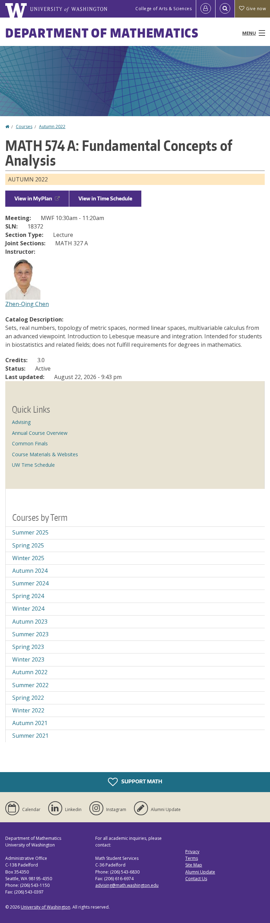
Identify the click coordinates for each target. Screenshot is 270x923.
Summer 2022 (30, 685)
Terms (191, 858)
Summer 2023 (30, 634)
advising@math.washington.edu (127, 885)
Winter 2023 (28, 659)
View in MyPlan (33, 198)
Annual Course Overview (40, 433)
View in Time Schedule (105, 198)
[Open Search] (225, 9)
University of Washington (45, 907)
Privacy (192, 852)
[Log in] (205, 9)
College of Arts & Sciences (163, 9)
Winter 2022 (28, 710)
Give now (256, 9)
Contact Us (196, 879)
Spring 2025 (28, 545)
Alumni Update (200, 872)
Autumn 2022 (52, 127)
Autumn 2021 (29, 723)
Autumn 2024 (29, 571)
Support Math (141, 781)
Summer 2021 (30, 735)
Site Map (193, 865)
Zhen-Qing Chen (27, 304)
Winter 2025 (28, 558)
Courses (24, 127)
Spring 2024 (28, 596)
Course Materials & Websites (45, 454)
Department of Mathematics (102, 33)
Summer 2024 (30, 583)
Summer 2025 (30, 532)
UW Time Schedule (33, 465)
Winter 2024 (28, 608)
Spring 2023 (28, 647)
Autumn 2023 (29, 621)
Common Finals (30, 443)
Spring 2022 (28, 698)
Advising (21, 422)
